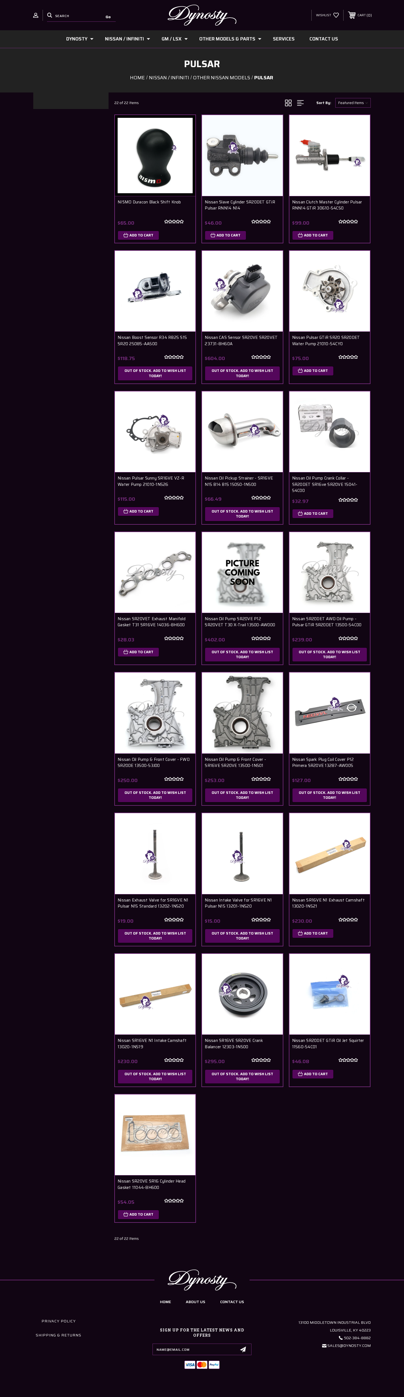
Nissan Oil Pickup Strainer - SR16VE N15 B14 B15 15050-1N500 (239, 481)
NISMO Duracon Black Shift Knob (149, 202)
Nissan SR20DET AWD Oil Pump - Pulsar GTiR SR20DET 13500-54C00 (327, 622)
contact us (232, 1302)
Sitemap (236, 1391)
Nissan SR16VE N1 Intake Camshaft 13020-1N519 (152, 1043)
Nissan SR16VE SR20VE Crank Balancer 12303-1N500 (234, 1043)
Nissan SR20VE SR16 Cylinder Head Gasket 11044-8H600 (152, 1184)
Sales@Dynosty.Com (349, 1345)
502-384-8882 (357, 1338)
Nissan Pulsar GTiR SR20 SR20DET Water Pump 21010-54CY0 (326, 340)
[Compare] (184, 154)
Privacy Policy (58, 1321)
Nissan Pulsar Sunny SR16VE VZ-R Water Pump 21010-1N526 (151, 481)
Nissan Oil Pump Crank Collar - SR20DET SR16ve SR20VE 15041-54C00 (325, 484)
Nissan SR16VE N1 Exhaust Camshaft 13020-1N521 (328, 903)
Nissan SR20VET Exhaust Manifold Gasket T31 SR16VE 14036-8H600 (152, 622)
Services (284, 38)
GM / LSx (172, 38)
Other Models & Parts (227, 38)
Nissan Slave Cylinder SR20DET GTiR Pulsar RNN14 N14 (240, 205)
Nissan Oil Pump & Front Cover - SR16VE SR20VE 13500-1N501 (235, 762)
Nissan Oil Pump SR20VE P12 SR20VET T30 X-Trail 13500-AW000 (240, 622)
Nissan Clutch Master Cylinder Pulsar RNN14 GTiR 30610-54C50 (327, 205)
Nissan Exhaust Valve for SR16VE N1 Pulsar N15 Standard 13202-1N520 (153, 903)
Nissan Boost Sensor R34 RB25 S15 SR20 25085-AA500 (152, 340)
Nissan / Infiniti (124, 38)
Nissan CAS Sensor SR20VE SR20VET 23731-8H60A (241, 340)
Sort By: (323, 103)
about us (195, 1302)
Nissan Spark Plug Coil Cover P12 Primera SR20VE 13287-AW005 (323, 762)
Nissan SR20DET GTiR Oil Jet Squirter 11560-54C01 (328, 1043)
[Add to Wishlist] (184, 140)
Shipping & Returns (58, 1335)
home (165, 1302)
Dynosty (76, 38)
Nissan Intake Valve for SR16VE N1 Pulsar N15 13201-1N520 (238, 903)
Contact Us (323, 38)
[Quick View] (184, 126)
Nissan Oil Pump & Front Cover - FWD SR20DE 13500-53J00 (154, 762)
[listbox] (353, 103)
